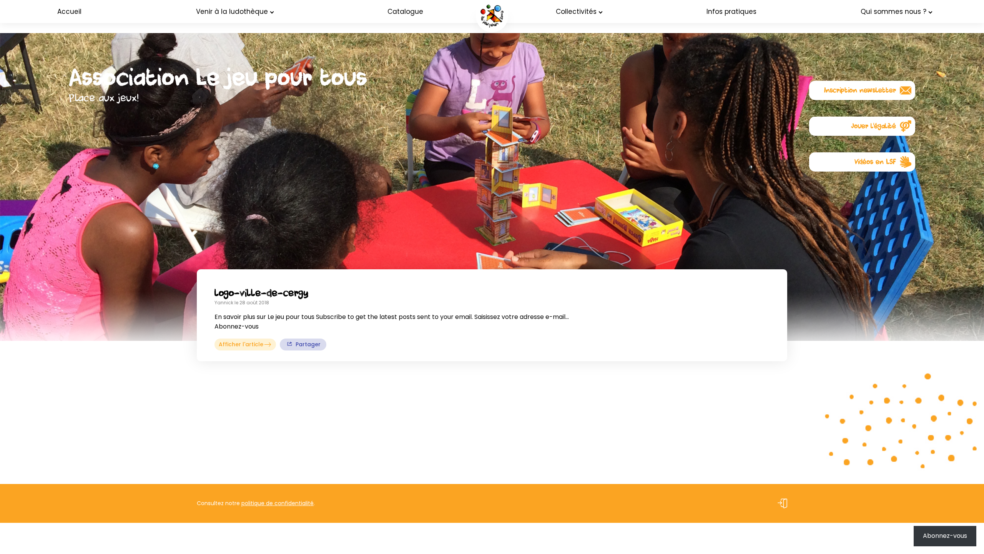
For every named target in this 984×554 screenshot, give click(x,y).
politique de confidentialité (277, 503)
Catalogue (405, 11)
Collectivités (576, 11)
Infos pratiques (731, 11)
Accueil (69, 11)
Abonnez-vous (945, 535)
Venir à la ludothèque (232, 11)
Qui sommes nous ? (893, 11)
